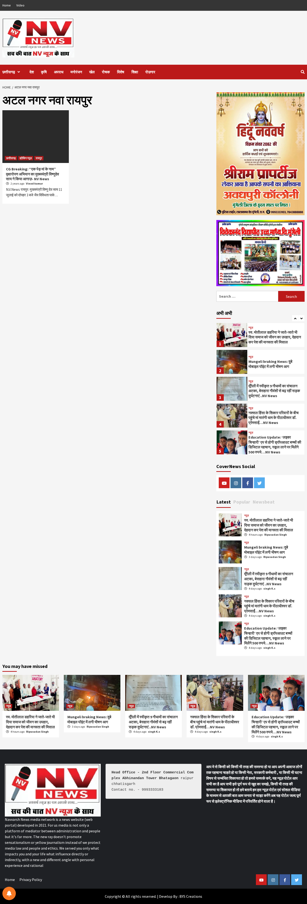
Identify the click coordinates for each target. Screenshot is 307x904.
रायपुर (39, 158)
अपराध (58, 72)
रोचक (106, 72)
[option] (260, 336)
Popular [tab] (241, 502)
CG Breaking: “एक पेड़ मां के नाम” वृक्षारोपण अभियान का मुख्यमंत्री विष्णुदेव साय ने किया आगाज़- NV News (32, 174)
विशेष (120, 72)
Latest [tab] (223, 502)
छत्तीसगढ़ (8, 72)
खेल (92, 72)
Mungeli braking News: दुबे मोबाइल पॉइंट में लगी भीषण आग (270, 364)
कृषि (44, 72)
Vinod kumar (34, 183)
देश (32, 72)
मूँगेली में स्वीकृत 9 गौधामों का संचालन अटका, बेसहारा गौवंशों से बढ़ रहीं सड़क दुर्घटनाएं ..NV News (274, 390)
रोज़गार (150, 72)
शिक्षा (134, 72)
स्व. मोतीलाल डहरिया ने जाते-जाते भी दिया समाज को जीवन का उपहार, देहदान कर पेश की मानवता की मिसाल (274, 337)
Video (20, 5)
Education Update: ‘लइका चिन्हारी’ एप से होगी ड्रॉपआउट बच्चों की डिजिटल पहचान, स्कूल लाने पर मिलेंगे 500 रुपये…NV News (274, 444)
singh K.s (269, 588)
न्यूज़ (250, 327)
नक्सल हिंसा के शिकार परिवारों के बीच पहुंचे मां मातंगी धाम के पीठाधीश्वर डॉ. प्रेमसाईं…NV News (273, 417)
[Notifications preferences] (9, 893)
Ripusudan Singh (275, 534)
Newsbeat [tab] (264, 502)
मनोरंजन (76, 72)
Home (6, 5)
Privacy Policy (30, 879)
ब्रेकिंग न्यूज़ (26, 158)
